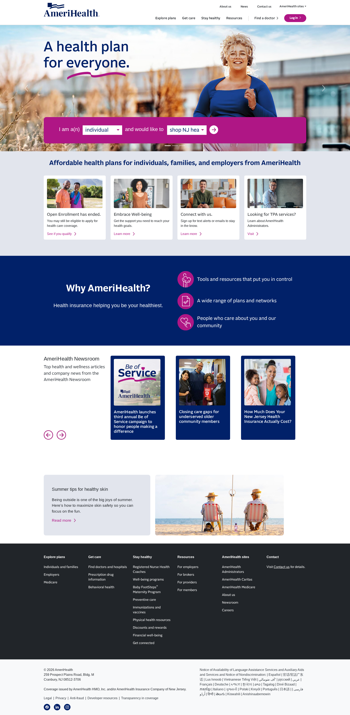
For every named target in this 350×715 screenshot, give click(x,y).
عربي (296, 679)
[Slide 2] (175, 145)
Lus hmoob (213, 679)
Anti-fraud (77, 698)
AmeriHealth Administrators (233, 569)
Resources (234, 18)
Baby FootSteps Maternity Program (147, 589)
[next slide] (324, 88)
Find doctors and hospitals (107, 567)
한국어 (247, 684)
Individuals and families (61, 567)
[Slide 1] (168, 145)
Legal (48, 698)
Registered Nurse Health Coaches (151, 569)
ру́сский (284, 679)
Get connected (143, 643)
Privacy (60, 698)
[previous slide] (26, 88)
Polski (244, 689)
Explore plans (165, 18)
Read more (61, 520)
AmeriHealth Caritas (237, 579)
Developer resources (102, 698)
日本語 (285, 689)
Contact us (264, 6)
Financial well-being (147, 635)
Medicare (50, 582)
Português (270, 689)
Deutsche (221, 684)
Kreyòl (255, 689)
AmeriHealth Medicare (238, 587)
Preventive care (144, 599)
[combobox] (102, 130)
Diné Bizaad (286, 684)
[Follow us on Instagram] (67, 707)
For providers (187, 582)
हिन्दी (210, 694)
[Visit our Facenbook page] (47, 707)
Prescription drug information (101, 577)
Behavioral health (101, 587)
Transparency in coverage (139, 698)
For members (187, 590)
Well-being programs (148, 579)
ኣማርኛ (235, 684)
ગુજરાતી (231, 689)
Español (275, 674)
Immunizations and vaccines (147, 610)
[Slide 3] (182, 145)
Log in (294, 18)
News (244, 6)
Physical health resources (152, 620)
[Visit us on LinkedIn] (57, 707)
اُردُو (202, 694)
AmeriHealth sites (292, 6)
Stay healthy (210, 18)
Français (206, 684)
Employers (51, 574)
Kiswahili (233, 694)
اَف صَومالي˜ (267, 679)
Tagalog (268, 684)
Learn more (122, 234)
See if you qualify (59, 234)
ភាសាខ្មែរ (205, 689)
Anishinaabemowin (256, 694)
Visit (251, 234)
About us (225, 6)
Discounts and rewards (150, 627)
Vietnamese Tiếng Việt (240, 679)
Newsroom (230, 602)
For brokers (185, 574)
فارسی (298, 689)
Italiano (218, 689)
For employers (187, 567)
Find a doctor (264, 18)
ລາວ (257, 684)
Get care (188, 18)
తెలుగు (220, 694)
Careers (228, 610)
